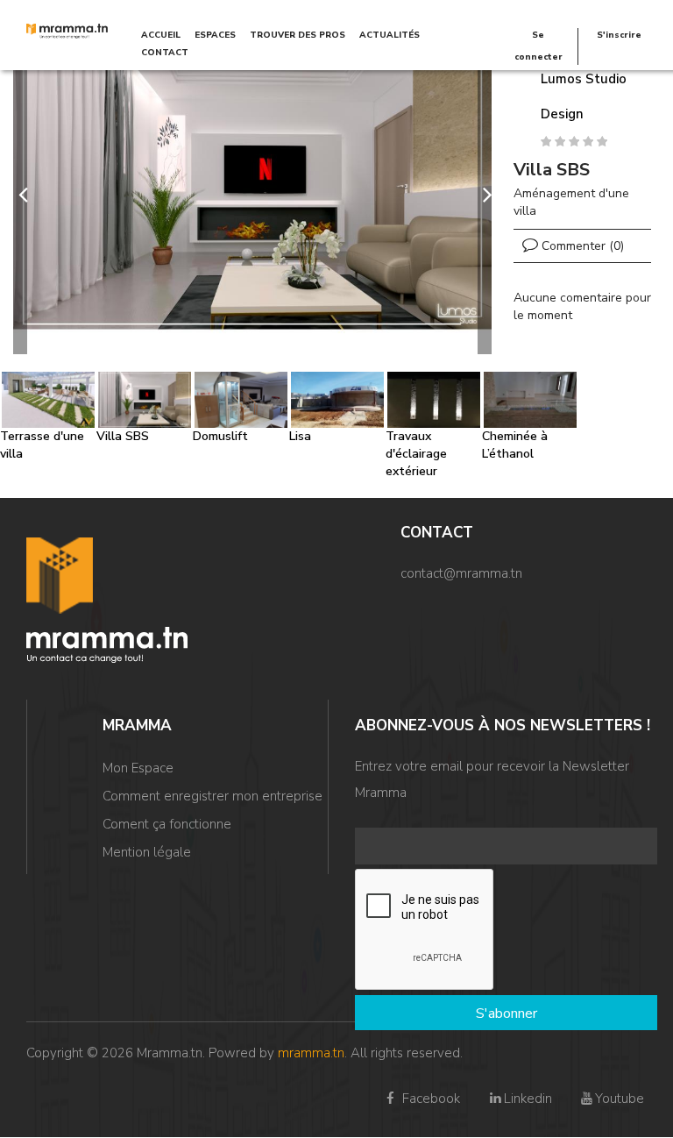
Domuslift (220, 436)
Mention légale (147, 852)
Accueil (161, 35)
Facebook (429, 1098)
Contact (164, 52)
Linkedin (527, 1098)
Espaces (215, 35)
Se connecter (538, 46)
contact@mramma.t (457, 573)
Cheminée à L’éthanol (515, 445)
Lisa (300, 436)
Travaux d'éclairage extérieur (416, 454)
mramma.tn (311, 1053)
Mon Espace (138, 768)
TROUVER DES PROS (297, 35)
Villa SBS (122, 436)
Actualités (389, 35)
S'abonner (506, 1013)
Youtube (619, 1098)
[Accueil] (67, 30)
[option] (252, 194)
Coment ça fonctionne (167, 824)
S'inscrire (619, 35)
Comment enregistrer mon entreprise (212, 796)
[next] (485, 194)
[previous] (20, 194)
